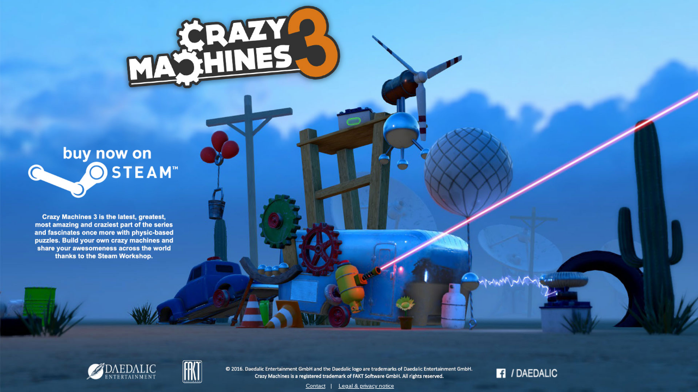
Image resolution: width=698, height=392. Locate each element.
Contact (316, 386)
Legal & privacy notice (366, 386)
